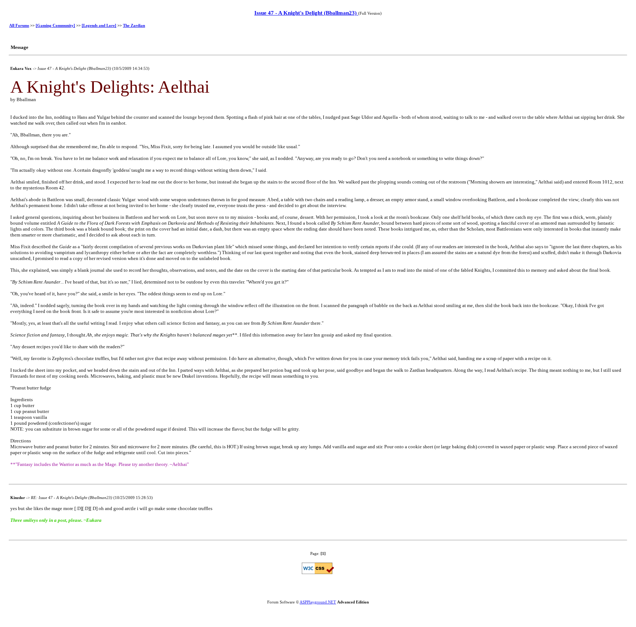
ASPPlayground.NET (318, 602)
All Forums (19, 25)
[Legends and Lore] (99, 25)
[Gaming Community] (55, 25)
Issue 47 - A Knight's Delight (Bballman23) (306, 13)
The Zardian (134, 25)
